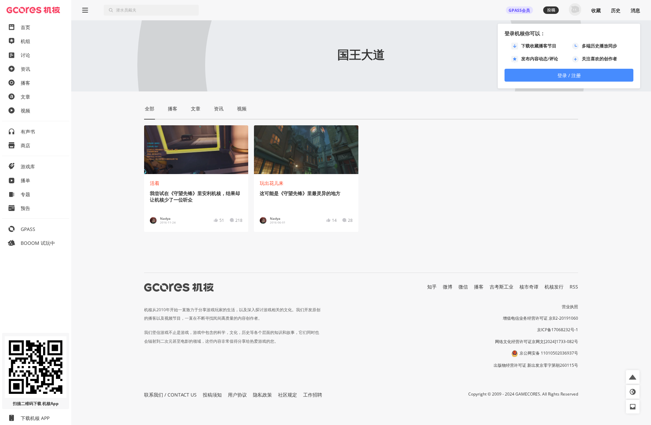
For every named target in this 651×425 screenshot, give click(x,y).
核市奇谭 (528, 286)
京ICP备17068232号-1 (557, 330)
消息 (635, 10)
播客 (479, 286)
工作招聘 (312, 394)
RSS (574, 286)
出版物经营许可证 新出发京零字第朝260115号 (536, 365)
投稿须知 (212, 394)
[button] (632, 377)
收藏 (596, 10)
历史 (615, 10)
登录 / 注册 (569, 75)
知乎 (432, 286)
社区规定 (287, 394)
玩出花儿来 (271, 183)
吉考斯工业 (501, 286)
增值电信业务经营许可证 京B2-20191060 (540, 318)
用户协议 (237, 394)
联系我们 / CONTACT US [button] (170, 394)
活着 (154, 183)
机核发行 (554, 286)
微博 (447, 286)
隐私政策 (262, 394)
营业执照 (570, 307)
